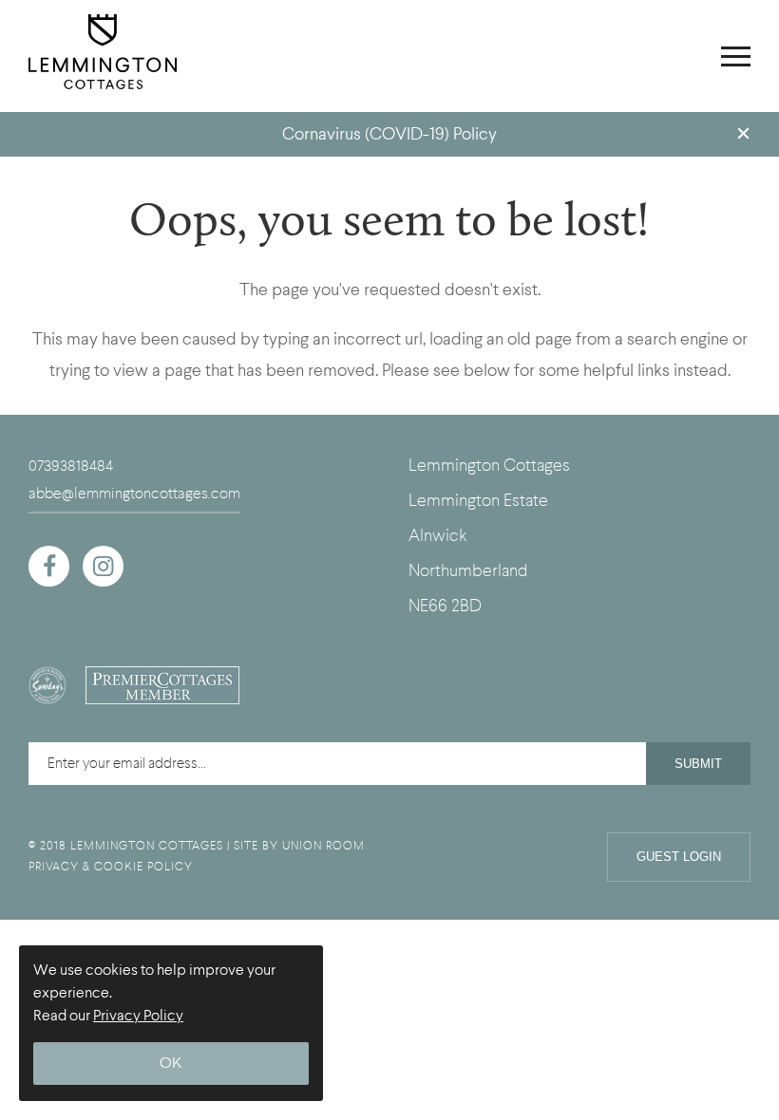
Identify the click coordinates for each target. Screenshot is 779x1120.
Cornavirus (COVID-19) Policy (389, 134)
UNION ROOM (323, 845)
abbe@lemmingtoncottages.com (134, 493)
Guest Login (678, 856)
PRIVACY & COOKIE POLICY (110, 866)
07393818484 (70, 466)
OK (171, 1064)
